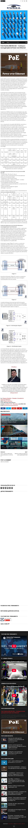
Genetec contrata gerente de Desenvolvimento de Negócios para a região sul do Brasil (17, 746)
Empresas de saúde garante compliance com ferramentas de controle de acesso (16, 740)
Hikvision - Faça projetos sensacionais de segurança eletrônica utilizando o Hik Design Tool (17, 799)
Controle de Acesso (6, 414)
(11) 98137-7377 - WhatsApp (11, 403)
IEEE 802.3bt (20, 49)
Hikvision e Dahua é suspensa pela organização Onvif (16, 786)
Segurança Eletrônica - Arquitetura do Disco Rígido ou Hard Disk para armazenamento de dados (17, 793)
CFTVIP (3, 426)
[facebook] (21, 1)
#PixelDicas (14, 366)
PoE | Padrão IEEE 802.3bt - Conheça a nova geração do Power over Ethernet (13, 712)
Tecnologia (17, 51)
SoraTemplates (11, 823)
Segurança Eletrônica (10, 51)
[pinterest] (25, 1)
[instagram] (26, 1)
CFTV (3, 438)
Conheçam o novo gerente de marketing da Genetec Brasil (15, 752)
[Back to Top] (14, 826)
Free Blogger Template (20, 823)
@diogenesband (14, 392)
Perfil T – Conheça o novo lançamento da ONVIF (13, 446)
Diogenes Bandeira (8, 401)
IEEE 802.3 (16, 49)
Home (3, 42)
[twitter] (23, 1)
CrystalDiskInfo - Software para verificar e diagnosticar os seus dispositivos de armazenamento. (16, 774)
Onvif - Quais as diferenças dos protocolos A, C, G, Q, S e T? (15, 761)
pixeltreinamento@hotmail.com (11, 405)
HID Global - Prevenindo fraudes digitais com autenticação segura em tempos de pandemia (17, 817)
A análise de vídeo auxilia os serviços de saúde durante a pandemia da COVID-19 (13, 433)
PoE (24, 49)
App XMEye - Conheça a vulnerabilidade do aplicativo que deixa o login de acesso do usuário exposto (16, 781)
